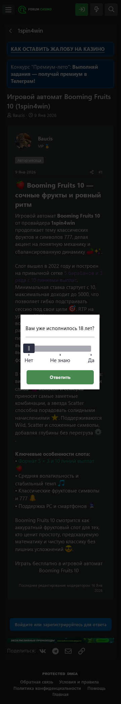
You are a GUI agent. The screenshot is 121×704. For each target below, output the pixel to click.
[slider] (29, 348)
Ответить (60, 377)
